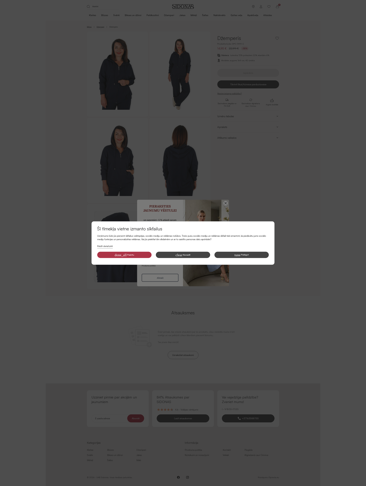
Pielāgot (241, 255)
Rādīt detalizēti (105, 246)
